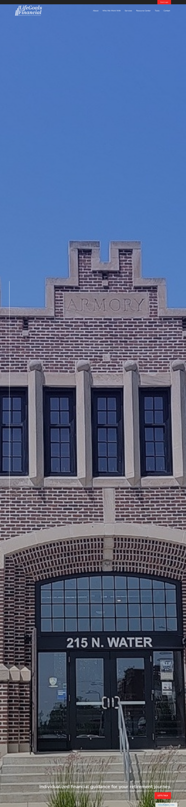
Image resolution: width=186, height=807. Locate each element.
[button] (95, 10)
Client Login (164, 2)
